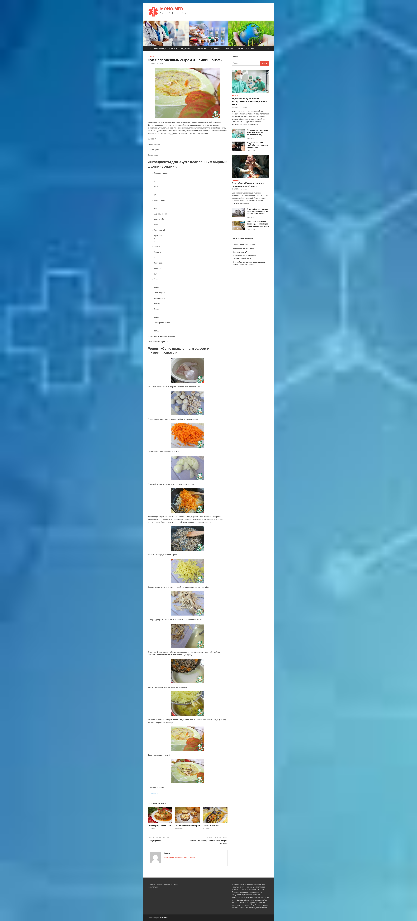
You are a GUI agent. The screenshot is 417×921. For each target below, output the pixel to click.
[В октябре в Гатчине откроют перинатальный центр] (250, 178)
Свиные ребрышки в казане (160, 826)
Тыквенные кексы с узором (187, 826)
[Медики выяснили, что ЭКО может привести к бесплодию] (238, 150)
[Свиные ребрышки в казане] (160, 823)
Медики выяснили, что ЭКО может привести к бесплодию (257, 145)
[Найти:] (250, 63)
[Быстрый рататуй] (215, 823)
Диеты (240, 48)
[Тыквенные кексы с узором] (187, 823)
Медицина (185, 48)
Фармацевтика (200, 48)
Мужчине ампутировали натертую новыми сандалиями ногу (249, 101)
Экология (228, 48)
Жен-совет (216, 48)
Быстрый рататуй (210, 826)
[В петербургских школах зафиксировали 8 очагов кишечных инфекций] (238, 217)
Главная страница (158, 48)
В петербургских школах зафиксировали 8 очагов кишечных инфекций (257, 211)
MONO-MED (171, 8)
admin (161, 64)
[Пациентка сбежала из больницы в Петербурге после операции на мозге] (238, 229)
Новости (173, 48)
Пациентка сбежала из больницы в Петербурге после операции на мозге (258, 224)
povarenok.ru (153, 793)
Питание (250, 48)
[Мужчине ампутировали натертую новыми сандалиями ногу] (250, 94)
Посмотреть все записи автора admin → (180, 857)
